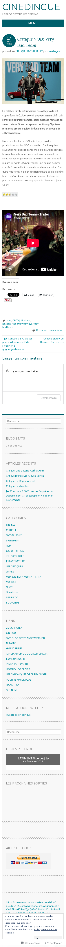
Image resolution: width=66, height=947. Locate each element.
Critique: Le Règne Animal (20, 481)
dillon (27, 320)
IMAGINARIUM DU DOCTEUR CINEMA (26, 653)
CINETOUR (11, 632)
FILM (8, 545)
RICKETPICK (12, 684)
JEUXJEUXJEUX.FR (15, 658)
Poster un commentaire (49, 330)
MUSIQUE (11, 582)
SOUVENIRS (13, 602)
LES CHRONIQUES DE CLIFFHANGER (26, 674)
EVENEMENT (12, 540)
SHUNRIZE (12, 690)
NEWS (9, 587)
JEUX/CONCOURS (15, 561)
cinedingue (53, 51)
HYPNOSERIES (14, 648)
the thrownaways (22, 323)
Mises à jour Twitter (24, 708)
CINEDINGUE (31, 7)
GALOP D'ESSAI (15, 550)
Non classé (12, 592)
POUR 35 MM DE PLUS (18, 679)
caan (8, 320)
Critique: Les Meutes (17, 486)
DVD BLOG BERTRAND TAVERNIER (25, 638)
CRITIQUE (21, 51)
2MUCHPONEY (14, 627)
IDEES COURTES (15, 556)
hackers (7, 323)
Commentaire (49, 397)
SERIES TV (12, 597)
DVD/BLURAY (35, 51)
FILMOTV (11, 643)
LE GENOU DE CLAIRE (18, 669)
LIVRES (10, 571)
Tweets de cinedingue (18, 714)
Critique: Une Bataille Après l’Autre (25, 470)
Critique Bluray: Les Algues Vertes (25, 475)
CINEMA (10, 525)
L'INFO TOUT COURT (17, 664)
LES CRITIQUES (14, 566)
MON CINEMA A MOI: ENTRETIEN (23, 576)
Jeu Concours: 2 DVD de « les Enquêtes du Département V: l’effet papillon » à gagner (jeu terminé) (29, 495)
